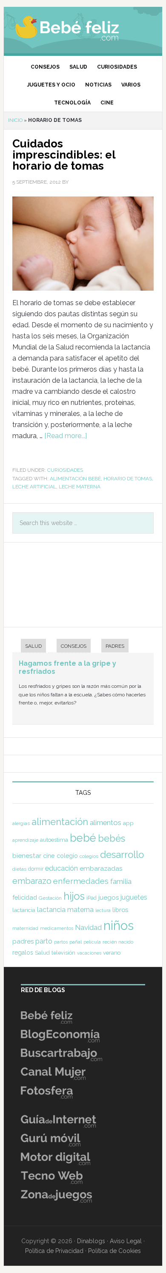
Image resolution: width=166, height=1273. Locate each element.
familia (121, 881)
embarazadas (101, 868)
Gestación (50, 898)
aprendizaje (25, 840)
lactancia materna (65, 910)
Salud (42, 953)
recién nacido (118, 942)
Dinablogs (91, 1241)
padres (23, 941)
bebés (111, 838)
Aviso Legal (126, 1241)
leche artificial (34, 487)
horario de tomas (127, 479)
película (92, 942)
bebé (83, 837)
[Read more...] (65, 436)
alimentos (105, 822)
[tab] (29, 646)
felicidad (24, 897)
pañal (75, 942)
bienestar (26, 856)
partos (61, 941)
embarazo (32, 881)
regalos (22, 952)
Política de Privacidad (54, 1250)
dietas (19, 869)
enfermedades (81, 881)
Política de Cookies (114, 1250)
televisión (63, 953)
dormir (35, 869)
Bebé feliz (83, 27)
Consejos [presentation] (73, 646)
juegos (108, 897)
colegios (89, 856)
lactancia (23, 910)
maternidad (25, 928)
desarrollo (122, 854)
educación (61, 868)
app (128, 823)
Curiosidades (65, 470)
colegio (67, 855)
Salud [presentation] (33, 646)
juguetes (133, 897)
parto (43, 941)
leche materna (79, 487)
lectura (103, 910)
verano (111, 953)
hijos (74, 896)
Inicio (15, 120)
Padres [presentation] (115, 646)
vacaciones (89, 953)
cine (49, 855)
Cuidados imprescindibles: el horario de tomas (63, 154)
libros (120, 909)
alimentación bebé (75, 479)
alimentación (59, 821)
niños (118, 925)
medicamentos (56, 928)
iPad (91, 898)
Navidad (88, 927)
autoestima (54, 840)
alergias (21, 823)
